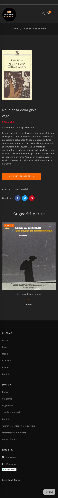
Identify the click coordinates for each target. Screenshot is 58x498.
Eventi (5, 367)
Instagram (11, 457)
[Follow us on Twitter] (25, 198)
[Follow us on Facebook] (18, 198)
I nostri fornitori (10, 439)
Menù (5, 354)
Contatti (6, 374)
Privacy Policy (10, 469)
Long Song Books (11, 480)
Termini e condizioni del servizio (18, 426)
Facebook (11, 464)
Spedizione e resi (11, 412)
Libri (4, 347)
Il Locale (6, 360)
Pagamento (7, 405)
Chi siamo (7, 399)
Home (15, 29)
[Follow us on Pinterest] (32, 198)
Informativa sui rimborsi (14, 432)
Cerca (5, 392)
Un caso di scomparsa (29, 294)
